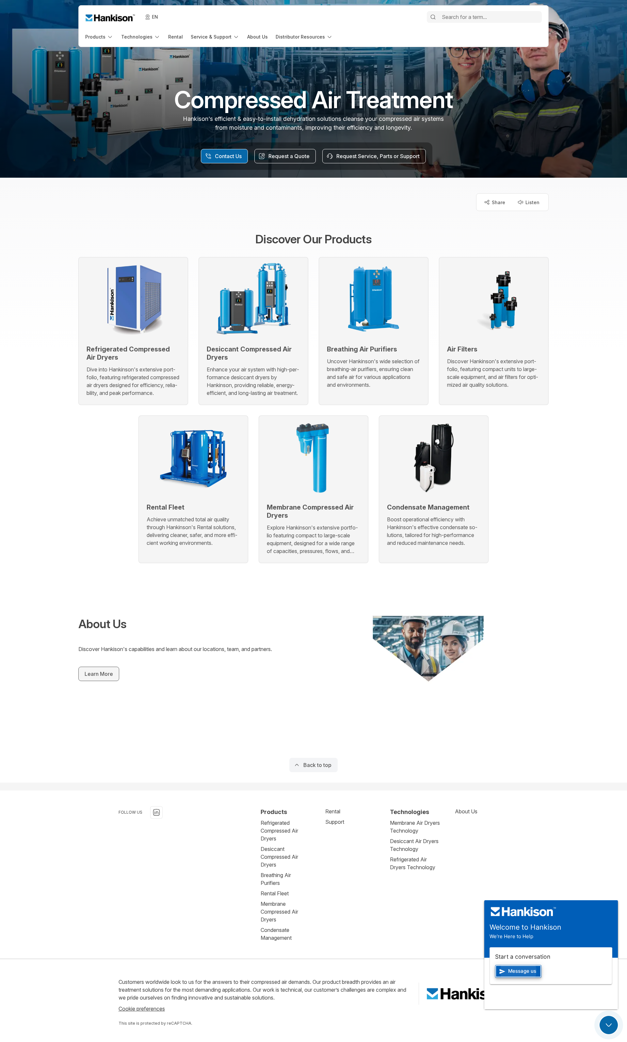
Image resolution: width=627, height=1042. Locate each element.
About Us (466, 811)
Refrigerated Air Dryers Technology (412, 863)
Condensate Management (276, 934)
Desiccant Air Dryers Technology (414, 845)
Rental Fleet (275, 893)
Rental (332, 811)
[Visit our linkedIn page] (156, 812)
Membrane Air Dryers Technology (415, 827)
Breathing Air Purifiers (276, 879)
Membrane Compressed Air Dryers (279, 912)
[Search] (433, 17)
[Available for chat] (609, 1025)
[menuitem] (99, 36)
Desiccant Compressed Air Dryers (279, 857)
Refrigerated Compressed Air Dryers (279, 831)
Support (334, 822)
